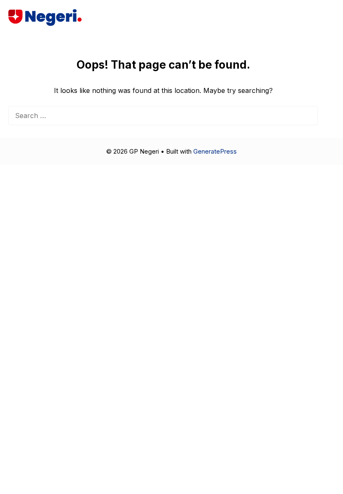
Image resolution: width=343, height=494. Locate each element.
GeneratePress (215, 151)
